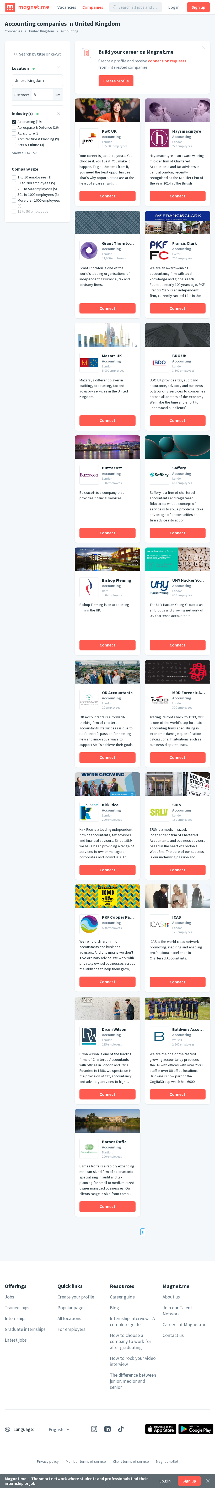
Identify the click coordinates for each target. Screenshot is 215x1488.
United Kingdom (41, 31)
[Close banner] (203, 48)
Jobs (9, 1297)
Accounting (69, 31)
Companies (92, 7)
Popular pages (71, 1308)
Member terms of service (86, 1461)
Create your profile (75, 1297)
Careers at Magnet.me (184, 1324)
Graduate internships (25, 1329)
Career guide (122, 1297)
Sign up (198, 7)
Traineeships (17, 1308)
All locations (69, 1318)
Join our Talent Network (177, 1311)
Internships (15, 1318)
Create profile (116, 80)
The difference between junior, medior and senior (133, 1381)
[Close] (208, 1481)
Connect (107, 195)
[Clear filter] (58, 68)
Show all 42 (21, 153)
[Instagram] (94, 1429)
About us (171, 1297)
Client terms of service (131, 1461)
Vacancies (66, 7)
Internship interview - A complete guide (132, 1321)
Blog (114, 1308)
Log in (174, 7)
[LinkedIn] (107, 1429)
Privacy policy (48, 1461)
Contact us (173, 1335)
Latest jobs (16, 1340)
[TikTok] (121, 1429)
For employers (71, 1329)
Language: (23, 1429)
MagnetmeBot (167, 1461)
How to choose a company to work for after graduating (130, 1341)
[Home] (27, 7)
